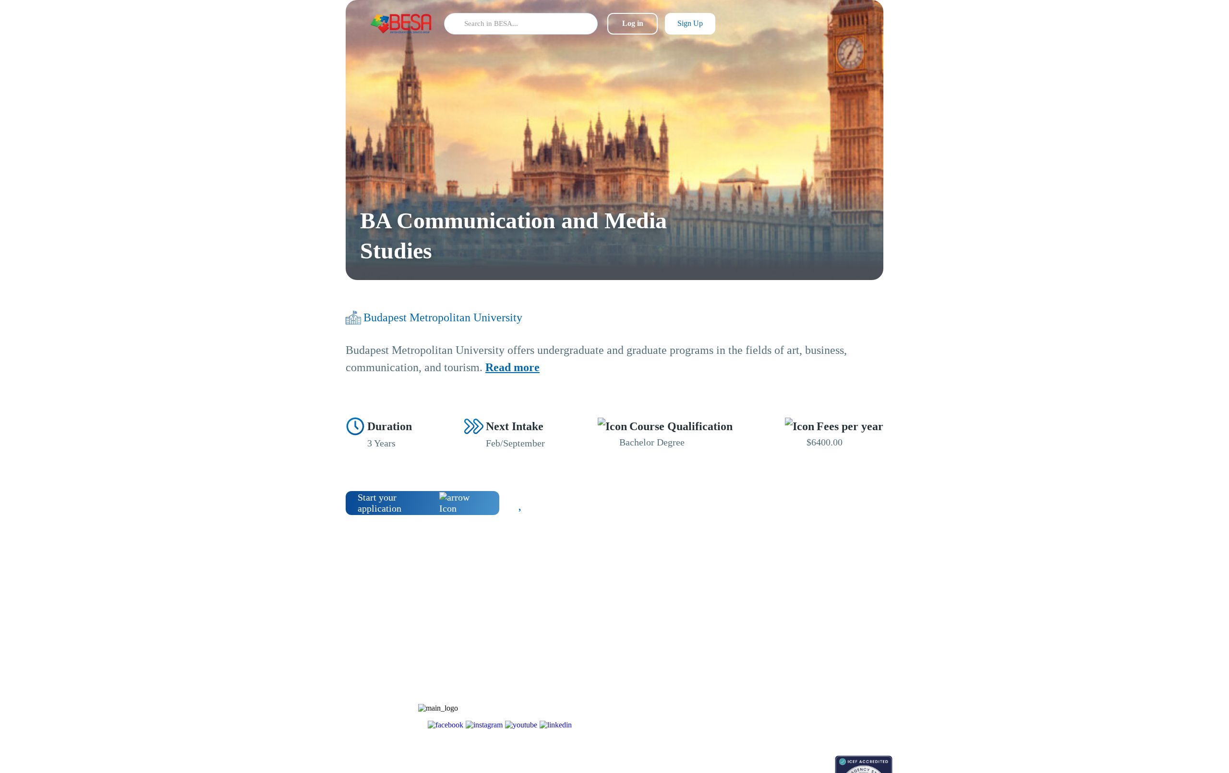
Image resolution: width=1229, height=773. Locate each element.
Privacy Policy (817, 699)
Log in (632, 23)
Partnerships (814, 648)
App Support (742, 665)
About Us (810, 631)
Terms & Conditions (825, 682)
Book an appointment (754, 760)
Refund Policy (816, 715)
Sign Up (690, 23)
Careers (807, 665)
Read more (512, 367)
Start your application (379, 503)
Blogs (733, 631)
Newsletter (739, 648)
